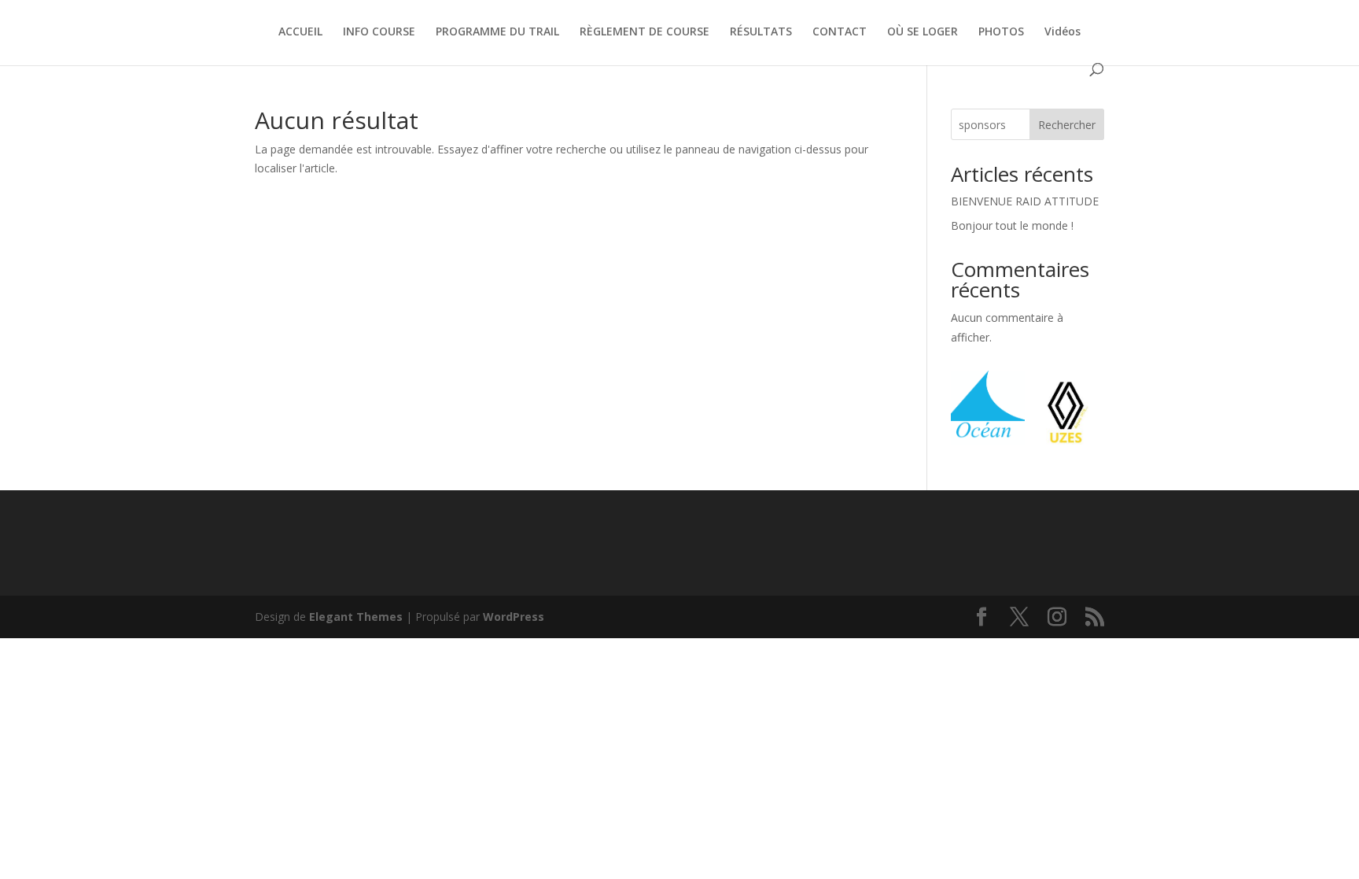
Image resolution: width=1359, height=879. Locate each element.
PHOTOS (1001, 32)
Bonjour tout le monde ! (1012, 225)
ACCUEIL (300, 32)
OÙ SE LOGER (922, 32)
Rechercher (1067, 124)
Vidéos (1062, 32)
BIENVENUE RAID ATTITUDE (1025, 201)
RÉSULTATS (761, 32)
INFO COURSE (379, 32)
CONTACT (839, 32)
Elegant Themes (356, 616)
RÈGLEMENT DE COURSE (644, 32)
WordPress (513, 616)
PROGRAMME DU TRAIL (497, 32)
